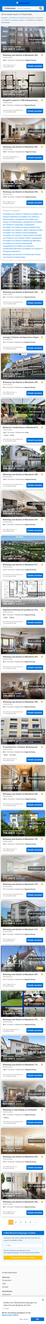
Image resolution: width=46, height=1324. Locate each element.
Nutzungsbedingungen (11, 1253)
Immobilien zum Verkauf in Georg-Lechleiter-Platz (21, 227)
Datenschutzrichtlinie (32, 1253)
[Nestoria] (23, 3)
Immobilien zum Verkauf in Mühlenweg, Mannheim (22, 241)
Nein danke (24, 1319)
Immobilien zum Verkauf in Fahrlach (16, 214)
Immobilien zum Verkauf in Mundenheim (21, 18)
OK (37, 1319)
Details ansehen (35, 66)
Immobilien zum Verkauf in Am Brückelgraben (20, 233)
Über (4, 1284)
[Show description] (42, 55)
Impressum (6, 1294)
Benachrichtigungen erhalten (23, 1258)
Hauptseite (4, 18)
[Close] (43, 1299)
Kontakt (5, 1287)
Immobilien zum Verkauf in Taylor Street (18, 235)
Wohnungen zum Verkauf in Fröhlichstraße (19, 254)
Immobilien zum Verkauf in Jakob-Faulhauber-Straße (23, 230)
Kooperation (6, 1280)
